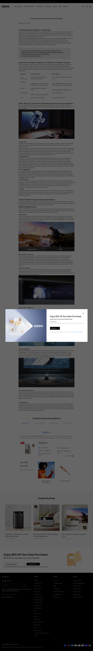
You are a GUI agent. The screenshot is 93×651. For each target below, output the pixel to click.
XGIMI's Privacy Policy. (79, 332)
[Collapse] (83, 313)
